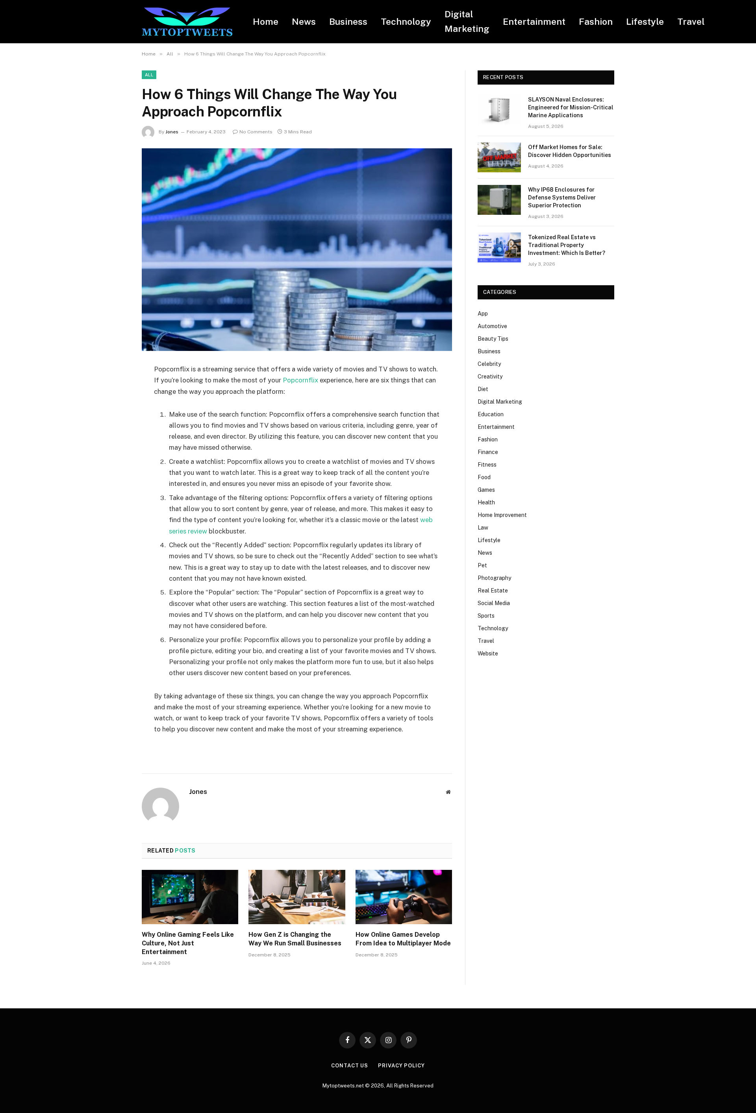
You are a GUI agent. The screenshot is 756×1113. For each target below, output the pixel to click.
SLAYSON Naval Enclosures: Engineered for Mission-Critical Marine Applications (570, 107)
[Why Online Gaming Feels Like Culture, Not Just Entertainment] (190, 897)
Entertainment (534, 21)
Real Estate (493, 590)
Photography (494, 578)
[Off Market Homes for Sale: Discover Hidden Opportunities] (499, 157)
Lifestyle (645, 21)
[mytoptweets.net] (187, 22)
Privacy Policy (401, 1066)
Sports (486, 616)
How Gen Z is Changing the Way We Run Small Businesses (294, 939)
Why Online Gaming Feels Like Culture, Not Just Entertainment (188, 943)
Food (484, 477)
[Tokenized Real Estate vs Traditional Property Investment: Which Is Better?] (499, 247)
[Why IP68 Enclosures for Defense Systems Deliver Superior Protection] (499, 200)
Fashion (596, 21)
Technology (406, 21)
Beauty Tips (493, 339)
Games (486, 490)
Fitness (487, 464)
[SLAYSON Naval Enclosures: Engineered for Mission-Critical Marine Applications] (499, 110)
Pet (482, 565)
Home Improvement (502, 515)
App (483, 313)
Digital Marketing (467, 21)
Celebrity (489, 364)
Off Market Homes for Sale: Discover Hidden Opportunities (569, 151)
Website (488, 653)
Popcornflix (300, 380)
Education (491, 414)
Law (483, 527)
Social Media (494, 603)
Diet (483, 389)
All (149, 74)
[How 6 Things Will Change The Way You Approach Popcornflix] (297, 249)
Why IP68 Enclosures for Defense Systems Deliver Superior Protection (562, 197)
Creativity (490, 376)
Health (486, 502)
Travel (691, 21)
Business (348, 21)
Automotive (492, 326)
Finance (488, 452)
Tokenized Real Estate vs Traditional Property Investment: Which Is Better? (566, 245)
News (304, 21)
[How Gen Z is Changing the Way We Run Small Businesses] (296, 897)
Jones (171, 132)
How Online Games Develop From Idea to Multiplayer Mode (403, 939)
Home (265, 21)
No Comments (255, 132)
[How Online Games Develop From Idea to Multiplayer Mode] (404, 897)
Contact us (349, 1066)
